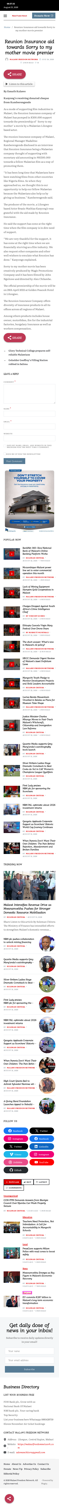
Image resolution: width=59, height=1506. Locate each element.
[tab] (12, 1182)
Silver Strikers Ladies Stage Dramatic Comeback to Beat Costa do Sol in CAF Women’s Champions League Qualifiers (38, 767)
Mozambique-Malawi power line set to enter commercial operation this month (37, 570)
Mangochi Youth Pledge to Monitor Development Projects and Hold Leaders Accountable (38, 680)
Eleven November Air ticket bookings (24, 1423)
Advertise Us (29, 1463)
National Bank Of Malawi (18, 1406)
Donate (7, 1468)
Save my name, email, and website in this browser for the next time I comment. (29, 446)
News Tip (17, 1468)
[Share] (9, 1498)
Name (7, 408)
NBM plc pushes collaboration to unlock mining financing (19, 940)
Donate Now (42, 15)
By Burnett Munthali (37, 632)
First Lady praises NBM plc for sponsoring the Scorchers (36, 788)
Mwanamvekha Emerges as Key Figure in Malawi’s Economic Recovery (38, 1275)
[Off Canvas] (5, 16)
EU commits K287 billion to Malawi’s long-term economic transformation (38, 1300)
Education (27, 1217)
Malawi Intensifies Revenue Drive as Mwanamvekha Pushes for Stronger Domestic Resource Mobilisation (27, 908)
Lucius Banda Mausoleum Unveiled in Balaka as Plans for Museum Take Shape (39, 699)
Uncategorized (11, 1196)
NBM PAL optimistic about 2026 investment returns (39, 806)
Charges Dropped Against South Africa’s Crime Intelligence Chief (39, 608)
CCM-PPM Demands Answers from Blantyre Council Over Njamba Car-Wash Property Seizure (26, 1202)
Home (7, 1463)
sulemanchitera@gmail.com (30, 1452)
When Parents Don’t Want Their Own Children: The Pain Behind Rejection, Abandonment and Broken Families (39, 845)
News (25, 1268)
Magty (44, 1483)
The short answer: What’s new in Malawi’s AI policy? (38, 643)
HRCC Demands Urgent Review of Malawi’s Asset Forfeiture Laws (39, 661)
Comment (10, 381)
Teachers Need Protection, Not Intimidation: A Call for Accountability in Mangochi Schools (38, 1226)
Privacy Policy (31, 1468)
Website (8, 433)
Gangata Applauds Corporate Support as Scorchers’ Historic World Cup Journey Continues (38, 824)
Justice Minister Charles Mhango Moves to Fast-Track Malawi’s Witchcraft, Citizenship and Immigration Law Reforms (38, 722)
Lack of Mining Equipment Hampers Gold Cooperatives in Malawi (38, 589)
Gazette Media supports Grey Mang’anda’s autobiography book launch (37, 746)
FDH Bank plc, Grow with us (19, 1401)
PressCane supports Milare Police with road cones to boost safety (39, 1251)
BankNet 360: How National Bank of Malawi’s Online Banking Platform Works (37, 550)
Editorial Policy (11, 1473)
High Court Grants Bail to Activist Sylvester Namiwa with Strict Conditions (19, 1083)
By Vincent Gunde (35, 616)
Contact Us (43, 1463)
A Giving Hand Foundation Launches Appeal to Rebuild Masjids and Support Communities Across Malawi (18, 1105)
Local (25, 1244)
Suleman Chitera (35, 558)
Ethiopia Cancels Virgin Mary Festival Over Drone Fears (37, 627)
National (27, 1292)
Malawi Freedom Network (24, 59)
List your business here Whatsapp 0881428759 (28, 1419)
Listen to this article (21, 84)
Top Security (11, 1415)
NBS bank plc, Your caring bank (21, 1410)
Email (8, 421)
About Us (16, 1463)
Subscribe (45, 1468)
